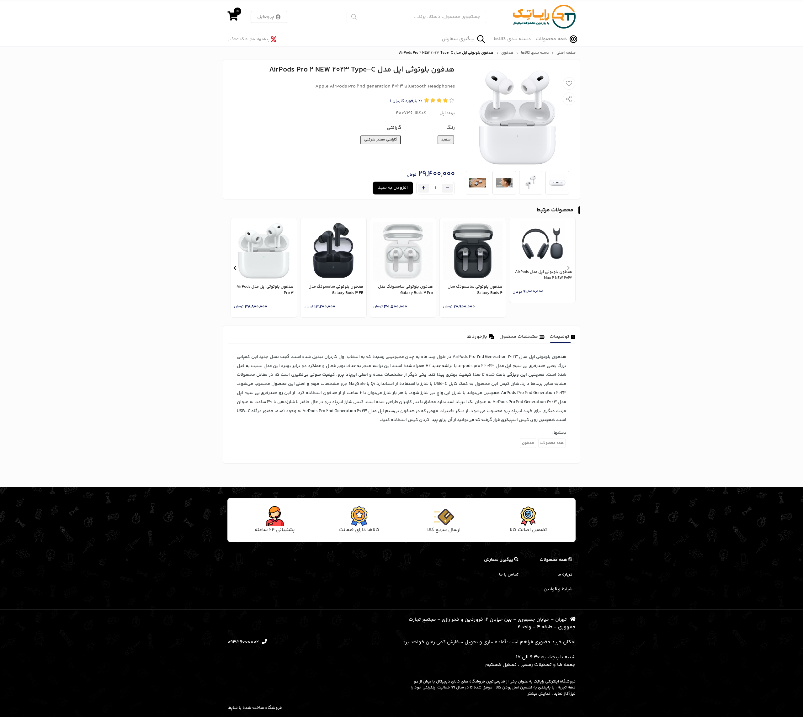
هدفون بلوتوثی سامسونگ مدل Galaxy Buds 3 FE (335, 290)
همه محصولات (551, 39)
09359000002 (243, 642)
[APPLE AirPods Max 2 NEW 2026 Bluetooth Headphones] (542, 243)
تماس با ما (508, 574)
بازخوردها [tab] (476, 337)
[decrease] (447, 188)
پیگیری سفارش (458, 39)
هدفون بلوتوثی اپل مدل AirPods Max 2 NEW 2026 (543, 275)
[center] (354, 17)
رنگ (450, 128)
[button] (568, 268)
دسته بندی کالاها (512, 39)
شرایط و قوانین (558, 589)
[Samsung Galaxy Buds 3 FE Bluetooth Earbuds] (333, 251)
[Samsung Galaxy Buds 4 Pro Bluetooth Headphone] (403, 251)
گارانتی (394, 128)
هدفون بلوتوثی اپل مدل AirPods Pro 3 (265, 290)
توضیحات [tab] (559, 337)
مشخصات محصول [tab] (518, 337)
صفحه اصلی (566, 53)
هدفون (507, 53)
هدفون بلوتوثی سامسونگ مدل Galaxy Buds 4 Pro (405, 290)
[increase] (423, 188)
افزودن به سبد (393, 187)
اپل (442, 113)
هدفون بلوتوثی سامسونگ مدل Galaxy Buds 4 (475, 290)
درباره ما (564, 574)
